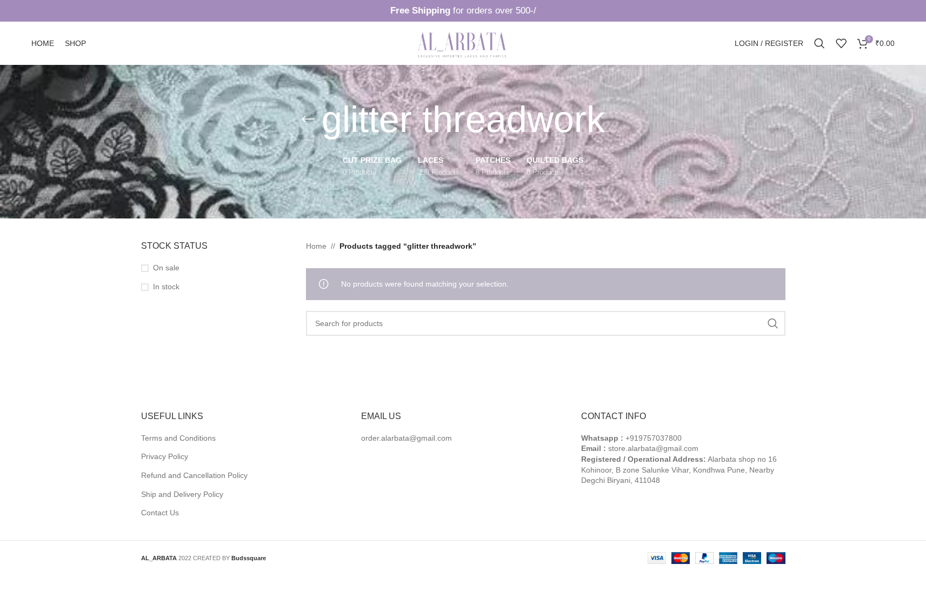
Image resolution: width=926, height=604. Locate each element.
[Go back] (308, 119)
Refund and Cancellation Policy (194, 475)
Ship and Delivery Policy (182, 494)
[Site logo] (463, 42)
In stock (166, 286)
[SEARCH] (773, 323)
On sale (166, 267)
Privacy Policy (164, 456)
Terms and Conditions (178, 438)
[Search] (819, 43)
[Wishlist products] (841, 43)
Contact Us (160, 512)
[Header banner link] (463, 11)
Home (316, 246)
